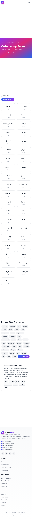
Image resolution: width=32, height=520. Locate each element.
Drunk (16, 329)
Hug (20, 346)
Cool (19, 336)
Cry (3, 356)
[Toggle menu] (29, 2)
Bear (3, 343)
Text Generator (5, 464)
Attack (19, 343)
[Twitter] (6, 453)
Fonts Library (4, 470)
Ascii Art (26, 343)
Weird (14, 346)
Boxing (25, 339)
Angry (14, 356)
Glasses (26, 346)
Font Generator (5, 462)
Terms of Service (5, 499)
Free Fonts (4, 486)
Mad (19, 326)
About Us (3, 494)
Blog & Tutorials (5, 481)
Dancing (4, 336)
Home (2, 42)
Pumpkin (4, 326)
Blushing (4, 353)
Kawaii (25, 326)
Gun (18, 353)
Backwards (11, 343)
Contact (3, 505)
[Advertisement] (16, 21)
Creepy (20, 349)
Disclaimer (3, 502)
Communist (5, 339)
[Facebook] (2, 453)
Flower (4, 329)
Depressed (20, 333)
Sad (9, 356)
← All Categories (23, 356)
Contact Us (4, 483)
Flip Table (5, 349)
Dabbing (12, 336)
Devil (12, 333)
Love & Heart (6, 346)
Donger (13, 349)
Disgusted (5, 333)
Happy (12, 353)
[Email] (13, 453)
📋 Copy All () (8, 99)
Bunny (13, 339)
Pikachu (12, 326)
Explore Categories (6, 478)
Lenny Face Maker (10, 42)
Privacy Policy (4, 497)
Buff (19, 339)
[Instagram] (10, 453)
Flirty (10, 329)
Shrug (24, 353)
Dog (23, 329)
